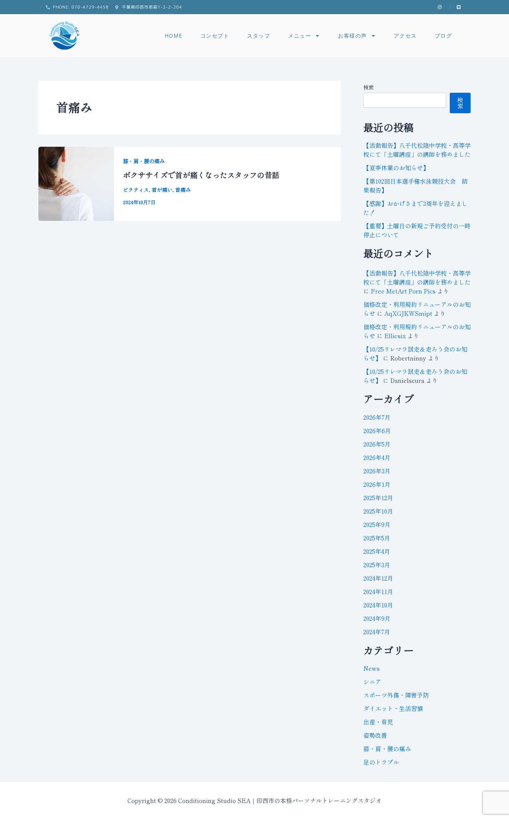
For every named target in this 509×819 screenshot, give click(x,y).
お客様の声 (352, 35)
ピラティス (136, 189)
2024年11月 (378, 591)
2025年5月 (376, 537)
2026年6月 (377, 430)
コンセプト (215, 35)
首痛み (183, 189)
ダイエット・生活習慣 (393, 708)
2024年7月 (376, 631)
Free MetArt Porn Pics (403, 290)
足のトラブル (381, 762)
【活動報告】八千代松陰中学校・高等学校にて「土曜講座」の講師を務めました (417, 150)
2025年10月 (378, 511)
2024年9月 (377, 618)
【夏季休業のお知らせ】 (396, 167)
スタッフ (258, 35)
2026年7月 (377, 417)
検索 (368, 87)
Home (174, 35)
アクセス (405, 35)
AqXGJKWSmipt (408, 313)
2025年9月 (377, 524)
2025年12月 (378, 497)
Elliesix (395, 335)
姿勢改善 (375, 735)
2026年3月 (377, 470)
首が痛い (162, 189)
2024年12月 (378, 578)
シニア (372, 681)
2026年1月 (377, 484)
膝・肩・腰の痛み (144, 161)
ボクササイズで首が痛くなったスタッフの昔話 (201, 174)
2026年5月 (377, 443)
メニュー (299, 35)
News (371, 668)
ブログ (443, 35)
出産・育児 (378, 721)
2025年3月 (376, 564)
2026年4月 (377, 457)
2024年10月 (378, 604)
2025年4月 (376, 551)
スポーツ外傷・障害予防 (396, 695)
